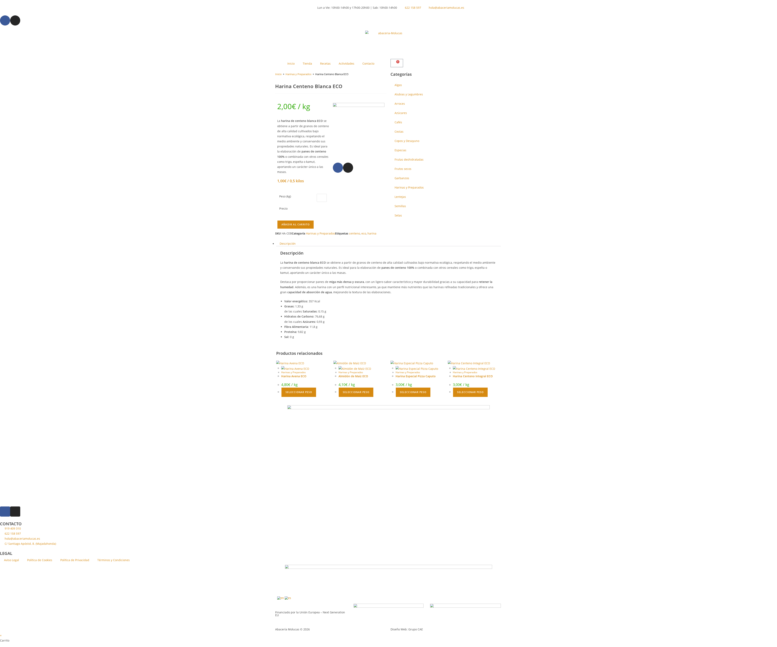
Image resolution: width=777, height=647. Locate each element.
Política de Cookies (39, 560)
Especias (400, 150)
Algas (398, 85)
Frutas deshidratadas (409, 159)
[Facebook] (338, 168)
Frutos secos (403, 169)
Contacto (368, 63)
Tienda (307, 63)
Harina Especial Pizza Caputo (416, 376)
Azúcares (401, 113)
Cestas (399, 131)
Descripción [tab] (288, 244)
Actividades (346, 63)
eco (363, 233)
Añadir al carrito (295, 224)
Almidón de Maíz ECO (353, 376)
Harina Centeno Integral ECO (473, 376)
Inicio (291, 63)
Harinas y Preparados (298, 74)
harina (371, 233)
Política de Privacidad (74, 560)
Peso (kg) (285, 196)
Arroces (400, 104)
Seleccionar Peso (299, 392)
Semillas (400, 206)
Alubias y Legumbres (409, 94)
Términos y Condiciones (113, 560)
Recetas (325, 63)
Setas (398, 215)
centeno (354, 233)
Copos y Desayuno (407, 141)
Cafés (398, 122)
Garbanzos (402, 178)
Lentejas (400, 197)
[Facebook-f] (5, 20)
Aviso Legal (11, 560)
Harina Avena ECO (293, 376)
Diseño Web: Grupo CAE (407, 629)
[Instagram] (15, 20)
